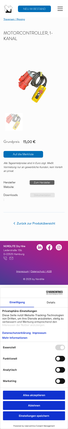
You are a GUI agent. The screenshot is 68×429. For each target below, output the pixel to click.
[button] (42, 182)
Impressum (22, 271)
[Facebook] (49, 247)
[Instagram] (59, 247)
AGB (49, 271)
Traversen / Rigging (14, 19)
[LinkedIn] (40, 247)
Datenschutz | (39, 271)
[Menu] (60, 8)
